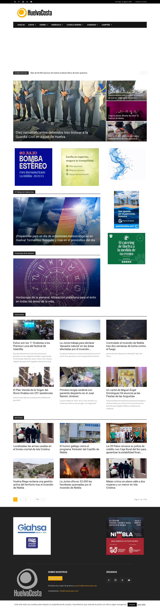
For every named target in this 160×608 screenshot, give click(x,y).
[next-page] (44, 499)
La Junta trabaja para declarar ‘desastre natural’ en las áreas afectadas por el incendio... (77, 346)
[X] (27, 2)
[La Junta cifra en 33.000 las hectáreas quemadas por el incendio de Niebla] (80, 468)
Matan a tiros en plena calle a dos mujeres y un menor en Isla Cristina (125, 484)
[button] (15, 2)
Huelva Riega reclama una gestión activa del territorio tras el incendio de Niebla (33, 484)
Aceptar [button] (132, 604)
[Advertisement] (101, 12)
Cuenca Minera (74, 25)
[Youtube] (31, 2)
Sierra (43, 25)
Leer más (141, 604)
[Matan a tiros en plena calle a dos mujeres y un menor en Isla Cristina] (126, 468)
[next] (145, 73)
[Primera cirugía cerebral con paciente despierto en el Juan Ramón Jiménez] (80, 377)
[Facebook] (19, 2)
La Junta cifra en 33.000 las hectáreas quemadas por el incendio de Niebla (76, 484)
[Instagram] (23, 2)
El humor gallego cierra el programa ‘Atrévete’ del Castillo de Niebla (79, 449)
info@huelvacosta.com (69, 591)
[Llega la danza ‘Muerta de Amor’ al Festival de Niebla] (126, 111)
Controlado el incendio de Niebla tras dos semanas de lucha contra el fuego (126, 346)
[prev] (141, 73)
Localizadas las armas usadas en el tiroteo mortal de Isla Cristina (32, 448)
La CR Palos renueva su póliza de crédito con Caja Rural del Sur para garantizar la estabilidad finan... (126, 449)
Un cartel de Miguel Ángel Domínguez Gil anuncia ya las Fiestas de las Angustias (123, 393)
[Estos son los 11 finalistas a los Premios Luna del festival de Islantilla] (33, 330)
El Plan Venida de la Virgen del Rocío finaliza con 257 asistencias (33, 392)
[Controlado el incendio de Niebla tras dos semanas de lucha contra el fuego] (126, 330)
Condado (91, 25)
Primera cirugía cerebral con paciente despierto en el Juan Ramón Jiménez (77, 393)
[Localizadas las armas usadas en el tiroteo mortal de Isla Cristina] (33, 433)
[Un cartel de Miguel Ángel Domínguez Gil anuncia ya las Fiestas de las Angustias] (126, 377)
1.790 (37, 499)
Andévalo (56, 25)
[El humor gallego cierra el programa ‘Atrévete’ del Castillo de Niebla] (80, 433)
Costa (31, 25)
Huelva (21, 25)
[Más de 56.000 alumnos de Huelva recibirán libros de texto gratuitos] (126, 131)
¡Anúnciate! (55, 578)
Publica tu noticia (141, 2)
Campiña (106, 25)
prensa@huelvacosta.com (86, 585)
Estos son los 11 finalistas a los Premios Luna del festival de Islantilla (60, 73)
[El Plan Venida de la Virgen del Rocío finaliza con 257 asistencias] (33, 377)
